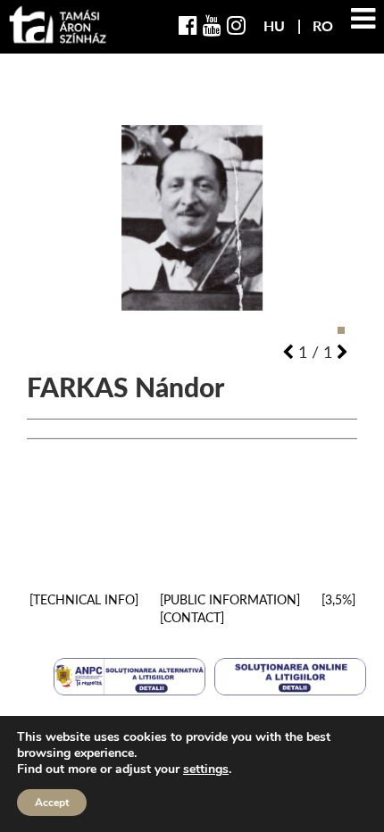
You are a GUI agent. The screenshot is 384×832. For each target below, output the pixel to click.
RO (323, 25)
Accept (52, 802)
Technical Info (84, 599)
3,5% (338, 599)
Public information (229, 599)
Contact (192, 617)
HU (275, 25)
